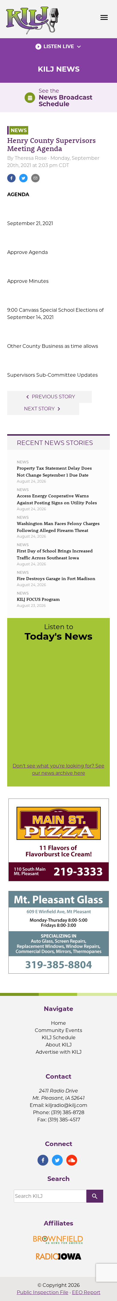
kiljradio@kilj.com (66, 1105)
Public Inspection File (42, 1292)
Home (58, 1023)
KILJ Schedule (59, 1037)
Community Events (58, 1030)
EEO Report (86, 1292)
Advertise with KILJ (59, 1052)
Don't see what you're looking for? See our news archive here (58, 769)
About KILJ (59, 1045)
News (19, 130)
